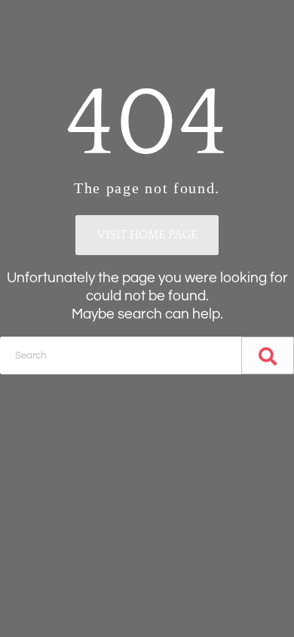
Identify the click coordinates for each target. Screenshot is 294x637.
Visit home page (147, 235)
